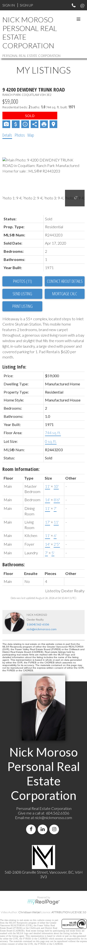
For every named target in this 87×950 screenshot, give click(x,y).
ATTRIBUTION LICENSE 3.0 (68, 912)
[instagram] (55, 829)
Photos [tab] (20, 135)
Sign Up (26, 5)
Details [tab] (7, 135)
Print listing (22, 306)
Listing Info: (14, 367)
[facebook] (32, 829)
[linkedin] (43, 829)
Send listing (22, 293)
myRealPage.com (43, 902)
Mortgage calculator (65, 294)
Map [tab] (31, 135)
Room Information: (21, 469)
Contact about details (65, 281)
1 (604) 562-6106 (38, 624)
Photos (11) (22, 281)
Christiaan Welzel (29, 912)
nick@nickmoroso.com (42, 629)
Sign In (8, 5)
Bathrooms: (13, 564)
